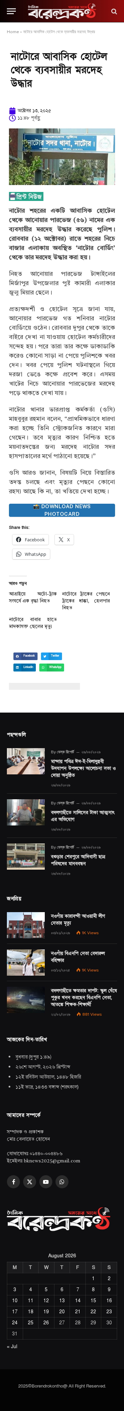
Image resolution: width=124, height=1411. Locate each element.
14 (78, 1300)
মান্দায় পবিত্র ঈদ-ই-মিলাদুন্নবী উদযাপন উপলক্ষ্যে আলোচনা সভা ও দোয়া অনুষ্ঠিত (83, 768)
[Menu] (11, 11)
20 (62, 1311)
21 (78, 1311)
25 (30, 1323)
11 (30, 1300)
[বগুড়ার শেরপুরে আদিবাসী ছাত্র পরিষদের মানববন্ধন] (26, 856)
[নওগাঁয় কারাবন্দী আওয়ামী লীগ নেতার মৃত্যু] (26, 925)
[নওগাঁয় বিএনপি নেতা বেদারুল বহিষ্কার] (26, 962)
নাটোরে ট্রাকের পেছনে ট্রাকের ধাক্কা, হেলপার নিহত (86, 601)
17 (15, 1311)
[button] (25, 656)
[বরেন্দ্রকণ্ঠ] (62, 11)
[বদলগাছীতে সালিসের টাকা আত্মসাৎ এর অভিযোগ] (26, 812)
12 (46, 1300)
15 (93, 1300)
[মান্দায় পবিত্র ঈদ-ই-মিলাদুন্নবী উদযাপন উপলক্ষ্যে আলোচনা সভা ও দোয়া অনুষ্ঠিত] (26, 761)
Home (13, 31)
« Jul (12, 1346)
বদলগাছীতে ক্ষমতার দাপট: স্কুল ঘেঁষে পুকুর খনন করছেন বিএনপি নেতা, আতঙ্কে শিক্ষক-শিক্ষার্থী (84, 997)
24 (15, 1323)
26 (46, 1323)
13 (62, 1300)
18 (30, 1311)
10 (15, 1300)
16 (109, 1300)
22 (93, 1311)
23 (109, 1311)
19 (46, 1311)
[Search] (113, 11)
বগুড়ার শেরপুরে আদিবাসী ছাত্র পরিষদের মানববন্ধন (78, 860)
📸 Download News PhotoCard (62, 510)
